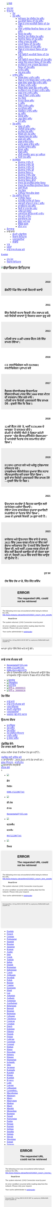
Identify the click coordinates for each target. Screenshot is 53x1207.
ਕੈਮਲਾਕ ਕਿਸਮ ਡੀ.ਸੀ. (27, 178)
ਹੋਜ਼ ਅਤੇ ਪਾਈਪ (24, 216)
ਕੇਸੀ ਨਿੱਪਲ (23, 188)
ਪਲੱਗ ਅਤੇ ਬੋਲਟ (25, 211)
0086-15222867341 (15, 667)
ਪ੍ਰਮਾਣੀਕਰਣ (12, 706)
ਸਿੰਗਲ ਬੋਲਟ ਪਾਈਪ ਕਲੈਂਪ (29, 77)
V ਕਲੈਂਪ (21, 103)
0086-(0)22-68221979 (17, 670)
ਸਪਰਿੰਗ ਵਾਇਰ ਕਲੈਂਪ (27, 147)
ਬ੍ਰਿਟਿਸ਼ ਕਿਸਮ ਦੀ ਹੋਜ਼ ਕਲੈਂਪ (30, 39)
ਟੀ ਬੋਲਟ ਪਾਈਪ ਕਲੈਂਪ (27, 85)
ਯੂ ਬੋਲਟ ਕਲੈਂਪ (13, 738)
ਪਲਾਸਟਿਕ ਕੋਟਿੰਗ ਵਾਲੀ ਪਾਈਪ (31, 213)
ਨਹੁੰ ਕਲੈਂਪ (22, 121)
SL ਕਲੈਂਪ (22, 113)
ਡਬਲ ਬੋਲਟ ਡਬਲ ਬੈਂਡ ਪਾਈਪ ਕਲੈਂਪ (32, 83)
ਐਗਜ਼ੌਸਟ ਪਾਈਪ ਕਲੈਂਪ (27, 111)
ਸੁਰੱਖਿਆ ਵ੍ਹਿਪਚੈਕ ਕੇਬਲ (28, 193)
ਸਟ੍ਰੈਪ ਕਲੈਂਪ (23, 70)
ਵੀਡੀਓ (15, 242)
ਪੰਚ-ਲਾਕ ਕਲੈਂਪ (24, 72)
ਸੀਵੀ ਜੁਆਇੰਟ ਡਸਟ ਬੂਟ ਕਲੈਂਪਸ (31, 154)
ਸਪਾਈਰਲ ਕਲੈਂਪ (25, 108)
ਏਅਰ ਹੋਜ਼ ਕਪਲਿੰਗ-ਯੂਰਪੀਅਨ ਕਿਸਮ (33, 185)
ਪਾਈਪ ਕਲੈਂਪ (17, 75)
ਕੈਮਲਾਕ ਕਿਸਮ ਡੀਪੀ (27, 180)
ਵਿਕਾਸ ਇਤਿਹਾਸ (19, 237)
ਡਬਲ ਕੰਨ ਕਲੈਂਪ (24, 139)
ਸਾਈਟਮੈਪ (19, 762)
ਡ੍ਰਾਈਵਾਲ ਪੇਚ (24, 219)
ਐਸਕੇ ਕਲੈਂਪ (23, 116)
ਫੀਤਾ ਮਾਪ (22, 226)
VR (8, 244)
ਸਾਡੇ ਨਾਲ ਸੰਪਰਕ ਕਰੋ (16, 249)
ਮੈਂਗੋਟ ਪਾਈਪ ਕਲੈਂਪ (26, 106)
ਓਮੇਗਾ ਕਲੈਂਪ (23, 149)
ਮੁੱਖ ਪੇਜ (10, 8)
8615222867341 (14, 835)
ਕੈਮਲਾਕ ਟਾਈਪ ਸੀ (26, 167)
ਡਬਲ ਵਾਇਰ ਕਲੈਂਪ (26, 142)
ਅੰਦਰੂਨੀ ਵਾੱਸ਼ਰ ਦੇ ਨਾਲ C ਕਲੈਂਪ (31, 203)
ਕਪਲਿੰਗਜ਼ (16, 160)
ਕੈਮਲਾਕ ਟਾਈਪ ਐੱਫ (26, 175)
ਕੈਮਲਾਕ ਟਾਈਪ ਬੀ (26, 165)
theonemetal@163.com (17, 665)
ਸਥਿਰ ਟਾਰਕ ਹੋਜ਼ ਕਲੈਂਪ (27, 41)
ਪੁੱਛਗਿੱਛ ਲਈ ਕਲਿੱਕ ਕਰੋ (11, 757)
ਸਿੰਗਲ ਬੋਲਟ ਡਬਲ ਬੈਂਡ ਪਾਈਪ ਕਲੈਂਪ (33, 88)
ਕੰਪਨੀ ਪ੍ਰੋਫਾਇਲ (19, 234)
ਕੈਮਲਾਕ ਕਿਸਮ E (25, 172)
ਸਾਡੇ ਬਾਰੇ (11, 701)
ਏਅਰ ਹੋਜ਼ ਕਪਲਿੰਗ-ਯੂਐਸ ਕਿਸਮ (32, 183)
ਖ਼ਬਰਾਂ (9, 247)
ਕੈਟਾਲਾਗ (10, 229)
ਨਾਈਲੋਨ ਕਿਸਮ (24, 198)
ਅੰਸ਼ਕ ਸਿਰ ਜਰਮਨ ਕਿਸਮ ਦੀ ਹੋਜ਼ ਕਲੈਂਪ (34, 62)
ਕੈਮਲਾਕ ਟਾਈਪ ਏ (25, 162)
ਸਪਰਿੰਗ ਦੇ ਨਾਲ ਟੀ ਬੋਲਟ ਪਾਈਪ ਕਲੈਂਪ (34, 90)
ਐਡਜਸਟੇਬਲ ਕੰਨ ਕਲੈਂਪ (27, 136)
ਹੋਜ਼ (13, 13)
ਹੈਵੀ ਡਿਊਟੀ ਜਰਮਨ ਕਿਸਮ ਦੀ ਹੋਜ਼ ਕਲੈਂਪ (35, 59)
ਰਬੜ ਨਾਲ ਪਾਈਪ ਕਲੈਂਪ (28, 93)
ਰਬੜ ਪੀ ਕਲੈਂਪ (24, 126)
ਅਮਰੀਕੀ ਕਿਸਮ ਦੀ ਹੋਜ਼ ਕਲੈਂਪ (30, 21)
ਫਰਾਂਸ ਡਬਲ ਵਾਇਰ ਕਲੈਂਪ (28, 144)
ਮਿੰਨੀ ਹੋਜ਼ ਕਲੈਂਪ (24, 157)
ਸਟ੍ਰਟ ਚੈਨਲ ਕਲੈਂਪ (26, 101)
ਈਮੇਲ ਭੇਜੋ (5, 767)
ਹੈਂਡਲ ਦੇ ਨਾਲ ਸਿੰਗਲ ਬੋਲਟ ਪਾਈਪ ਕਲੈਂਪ (34, 80)
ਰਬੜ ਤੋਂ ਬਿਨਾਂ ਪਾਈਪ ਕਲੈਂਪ (29, 95)
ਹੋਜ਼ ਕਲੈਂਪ (16, 16)
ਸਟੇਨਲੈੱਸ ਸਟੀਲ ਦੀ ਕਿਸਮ (29, 201)
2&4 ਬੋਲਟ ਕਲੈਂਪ (25, 118)
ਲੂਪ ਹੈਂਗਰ (22, 98)
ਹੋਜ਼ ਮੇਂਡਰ (22, 190)
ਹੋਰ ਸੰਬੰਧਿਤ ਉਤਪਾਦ (21, 195)
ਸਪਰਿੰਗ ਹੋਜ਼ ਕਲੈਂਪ (25, 131)
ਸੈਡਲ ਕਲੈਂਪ (23, 152)
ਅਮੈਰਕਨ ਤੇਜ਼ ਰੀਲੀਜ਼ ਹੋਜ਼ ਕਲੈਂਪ (31, 18)
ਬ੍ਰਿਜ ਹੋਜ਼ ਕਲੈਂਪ (25, 34)
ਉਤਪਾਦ (10, 11)
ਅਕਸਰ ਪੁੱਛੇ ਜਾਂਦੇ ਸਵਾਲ (17, 714)
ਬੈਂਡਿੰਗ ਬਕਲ (23, 224)
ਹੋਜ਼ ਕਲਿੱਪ (16, 124)
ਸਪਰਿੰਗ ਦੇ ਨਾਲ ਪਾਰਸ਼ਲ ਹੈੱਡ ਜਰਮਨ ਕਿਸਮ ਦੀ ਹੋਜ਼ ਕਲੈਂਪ (33, 66)
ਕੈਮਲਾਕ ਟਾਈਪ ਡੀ (26, 170)
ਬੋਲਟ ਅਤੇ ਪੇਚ (24, 221)
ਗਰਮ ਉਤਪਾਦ (7, 762)
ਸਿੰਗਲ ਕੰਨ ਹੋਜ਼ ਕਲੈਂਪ (26, 134)
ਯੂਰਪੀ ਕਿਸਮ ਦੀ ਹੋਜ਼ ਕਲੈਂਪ (29, 44)
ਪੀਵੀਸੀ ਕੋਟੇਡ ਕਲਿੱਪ (26, 129)
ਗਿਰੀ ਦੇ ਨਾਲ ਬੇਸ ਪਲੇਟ (27, 208)
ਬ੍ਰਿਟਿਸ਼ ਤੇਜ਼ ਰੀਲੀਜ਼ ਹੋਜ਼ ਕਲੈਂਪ (31, 36)
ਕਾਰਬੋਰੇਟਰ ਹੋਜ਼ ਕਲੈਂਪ (27, 206)
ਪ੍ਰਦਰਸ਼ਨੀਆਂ (18, 239)
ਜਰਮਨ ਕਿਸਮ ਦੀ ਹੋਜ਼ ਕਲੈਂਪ (29, 47)
